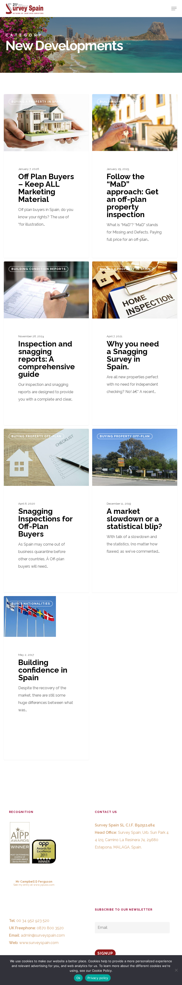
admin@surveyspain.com (43, 935)
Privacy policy (97, 978)
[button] (174, 8)
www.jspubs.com (44, 884)
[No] (176, 970)
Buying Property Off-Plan (36, 436)
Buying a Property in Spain (36, 101)
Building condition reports (38, 269)
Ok (78, 978)
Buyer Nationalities (30, 603)
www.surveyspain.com (39, 942)
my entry (24, 884)
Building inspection (119, 101)
